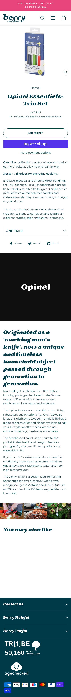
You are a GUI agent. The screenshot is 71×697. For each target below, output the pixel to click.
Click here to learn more (43, 166)
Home (35, 87)
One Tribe (15, 231)
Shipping (30, 116)
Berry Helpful (16, 618)
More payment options (35, 152)
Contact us (13, 604)
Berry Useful (15, 631)
